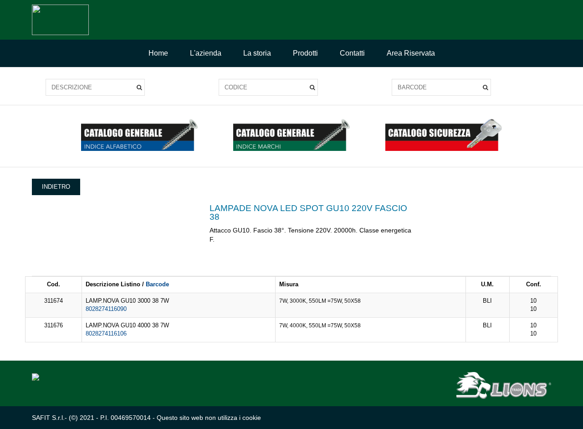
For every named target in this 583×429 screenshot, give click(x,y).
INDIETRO (56, 186)
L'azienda (205, 53)
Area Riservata (411, 53)
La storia (257, 53)
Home (158, 53)
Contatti (352, 53)
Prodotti (305, 53)
